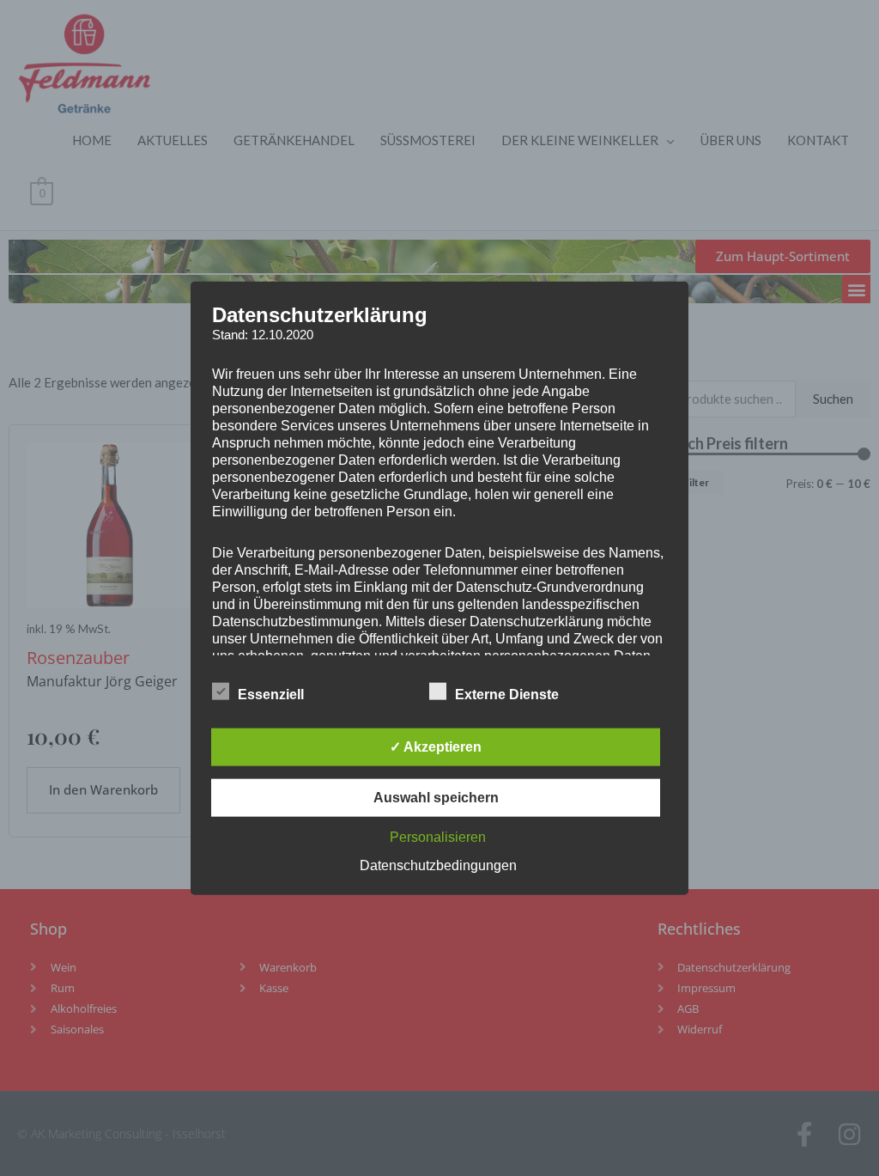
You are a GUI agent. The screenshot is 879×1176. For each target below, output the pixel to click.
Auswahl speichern (436, 797)
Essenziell (271, 694)
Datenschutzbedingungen (438, 865)
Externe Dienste (507, 694)
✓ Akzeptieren (436, 747)
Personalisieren (438, 837)
